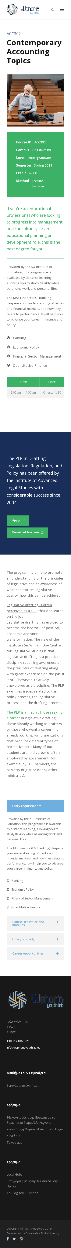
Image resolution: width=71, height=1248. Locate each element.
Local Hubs (14, 1174)
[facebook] (8, 1238)
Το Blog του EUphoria (22, 1193)
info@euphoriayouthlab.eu (23, 1047)
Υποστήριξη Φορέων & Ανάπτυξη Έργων (35, 1129)
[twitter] (14, 1238)
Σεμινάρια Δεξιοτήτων (23, 1085)
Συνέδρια (13, 1136)
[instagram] (21, 1238)
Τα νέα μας (14, 1142)
